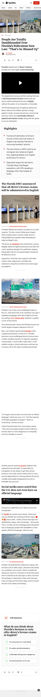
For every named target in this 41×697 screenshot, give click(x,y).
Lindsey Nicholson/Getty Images (18, 226)
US (2, 35)
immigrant (16, 244)
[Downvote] (9, 60)
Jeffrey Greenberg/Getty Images (18, 307)
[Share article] (37, 197)
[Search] (31, 2)
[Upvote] (4, 60)
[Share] (36, 60)
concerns (22, 466)
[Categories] (3, 2)
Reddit (6, 514)
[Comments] (18, 60)
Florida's (28, 331)
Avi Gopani (9, 53)
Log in (36, 3)
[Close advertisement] (38, 690)
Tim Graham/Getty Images (16, 561)
